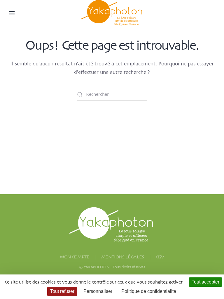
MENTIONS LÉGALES (122, 257)
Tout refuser (62, 291)
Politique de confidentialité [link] (148, 291)
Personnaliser (97, 291)
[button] (12, 13)
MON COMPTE (74, 257)
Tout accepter (205, 281)
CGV (160, 257)
